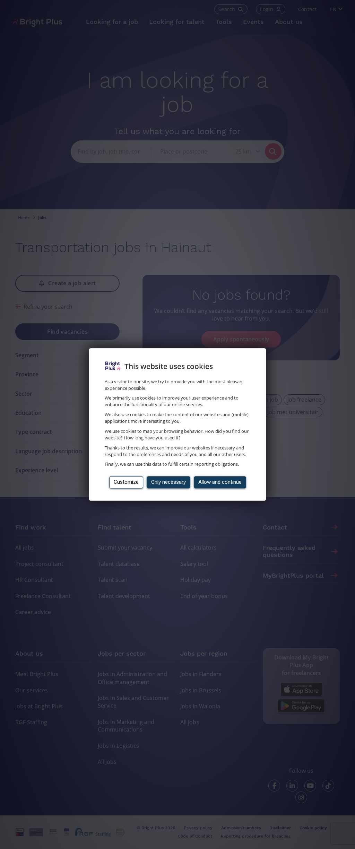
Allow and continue (220, 482)
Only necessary (168, 482)
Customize (126, 482)
